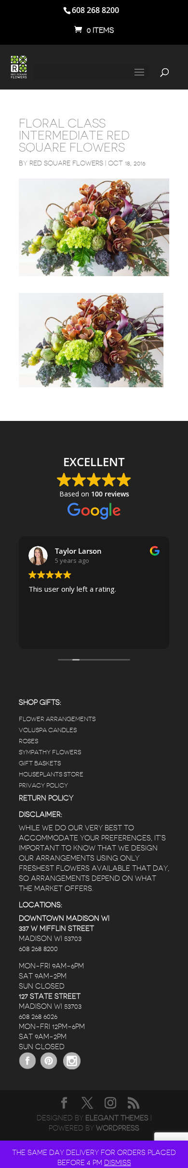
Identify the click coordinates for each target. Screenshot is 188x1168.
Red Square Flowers (66, 163)
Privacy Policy (43, 785)
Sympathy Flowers (50, 752)
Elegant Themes (116, 1118)
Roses (28, 741)
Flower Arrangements (57, 719)
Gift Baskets (40, 763)
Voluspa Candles (48, 730)
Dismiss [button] (117, 1163)
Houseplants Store (51, 774)
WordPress (117, 1128)
